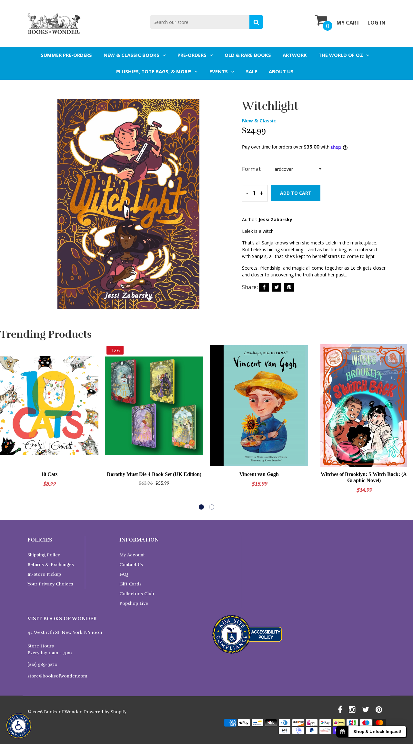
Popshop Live (133, 603)
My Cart (348, 22)
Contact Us (131, 564)
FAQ (123, 574)
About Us (281, 71)
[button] (201, 507)
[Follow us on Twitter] (276, 287)
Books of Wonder (63, 712)
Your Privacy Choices (50, 584)
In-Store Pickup (44, 574)
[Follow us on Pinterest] (289, 287)
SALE (251, 71)
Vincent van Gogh (259, 474)
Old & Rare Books (248, 55)
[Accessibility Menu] (18, 726)
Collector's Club (136, 593)
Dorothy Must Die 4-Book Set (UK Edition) (154, 474)
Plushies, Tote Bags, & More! (153, 71)
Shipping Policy (43, 555)
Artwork (295, 55)
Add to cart (295, 193)
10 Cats (49, 474)
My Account (132, 555)
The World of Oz (340, 55)
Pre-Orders (191, 55)
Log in (377, 22)
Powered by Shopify (105, 712)
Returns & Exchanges (50, 564)
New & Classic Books (131, 55)
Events (218, 71)
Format (251, 168)
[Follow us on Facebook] (264, 287)
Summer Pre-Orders (66, 55)
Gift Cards (130, 584)
